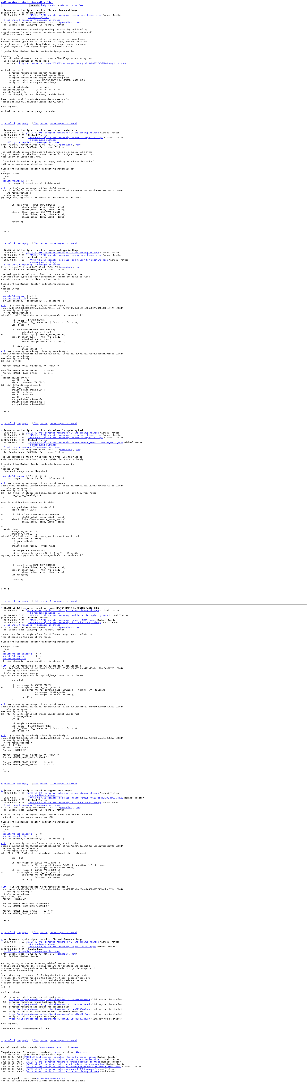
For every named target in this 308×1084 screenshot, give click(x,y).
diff (3, 188)
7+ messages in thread (63, 123)
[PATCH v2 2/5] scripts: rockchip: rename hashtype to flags (65, 137)
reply (25, 123)
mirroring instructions (51, 1078)
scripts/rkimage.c (13, 181)
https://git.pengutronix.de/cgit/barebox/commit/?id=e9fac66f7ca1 (49, 1014)
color (53, 5)
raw (78, 22)
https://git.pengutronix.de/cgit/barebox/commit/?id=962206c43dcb (49, 1009)
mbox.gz (57, 1052)
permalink (66, 22)
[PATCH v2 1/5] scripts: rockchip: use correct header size (64, 15)
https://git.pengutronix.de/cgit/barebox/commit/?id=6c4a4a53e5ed (49, 1004)
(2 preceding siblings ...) (45, 613)
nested (43, 123)
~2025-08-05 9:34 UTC (53, 1047)
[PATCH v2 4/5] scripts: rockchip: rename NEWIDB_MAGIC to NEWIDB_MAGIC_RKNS (75, 442)
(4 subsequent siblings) (43, 140)
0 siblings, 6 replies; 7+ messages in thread (32, 20)
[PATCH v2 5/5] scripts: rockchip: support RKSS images (62, 620)
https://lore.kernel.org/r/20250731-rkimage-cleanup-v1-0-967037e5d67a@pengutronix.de (72, 63)
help (43, 5)
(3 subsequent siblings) (43, 262)
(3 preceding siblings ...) (45, 795)
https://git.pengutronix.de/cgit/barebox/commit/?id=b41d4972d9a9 (49, 1019)
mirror (64, 5)
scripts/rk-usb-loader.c (17, 654)
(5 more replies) (38, 17)
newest (74, 1047)
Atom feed (78, 5)
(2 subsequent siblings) (43, 445)
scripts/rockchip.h (14, 298)
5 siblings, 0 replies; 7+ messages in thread (32, 142)
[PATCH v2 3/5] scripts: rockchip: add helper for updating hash (68, 260)
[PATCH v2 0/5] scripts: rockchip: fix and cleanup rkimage (62, 133)
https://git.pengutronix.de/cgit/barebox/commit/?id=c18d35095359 (49, 999)
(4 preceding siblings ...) (45, 944)
